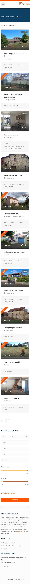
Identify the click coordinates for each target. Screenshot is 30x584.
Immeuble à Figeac (11, 135)
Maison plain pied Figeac (14, 291)
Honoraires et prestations (10, 543)
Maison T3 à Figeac (12, 398)
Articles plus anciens (8, 421)
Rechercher (15, 499)
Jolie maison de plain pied (14, 252)
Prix (3, 478)
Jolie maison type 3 (11, 214)
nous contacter (21, 531)
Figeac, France (10, 59)
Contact (5, 549)
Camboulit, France (11, 255)
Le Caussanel (9, 330)
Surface (5, 467)
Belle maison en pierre (13, 175)
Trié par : (4, 25)
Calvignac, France (11, 99)
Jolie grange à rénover (13, 328)
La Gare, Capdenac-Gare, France (15, 216)
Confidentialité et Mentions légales (13, 546)
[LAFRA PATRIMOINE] (25, 3)
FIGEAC (8, 401)
